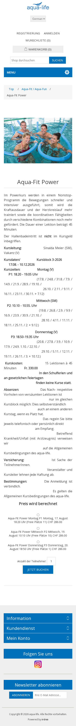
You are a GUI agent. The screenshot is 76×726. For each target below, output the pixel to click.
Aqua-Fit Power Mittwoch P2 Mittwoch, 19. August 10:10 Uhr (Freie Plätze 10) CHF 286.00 (38, 533)
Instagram (38, 664)
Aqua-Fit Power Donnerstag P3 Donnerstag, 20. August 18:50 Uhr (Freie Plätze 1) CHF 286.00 (38, 547)
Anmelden (52, 33)
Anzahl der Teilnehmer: (31, 561)
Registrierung (28, 33)
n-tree (45, 719)
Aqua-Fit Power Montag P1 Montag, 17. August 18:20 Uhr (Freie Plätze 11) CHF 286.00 (38, 520)
